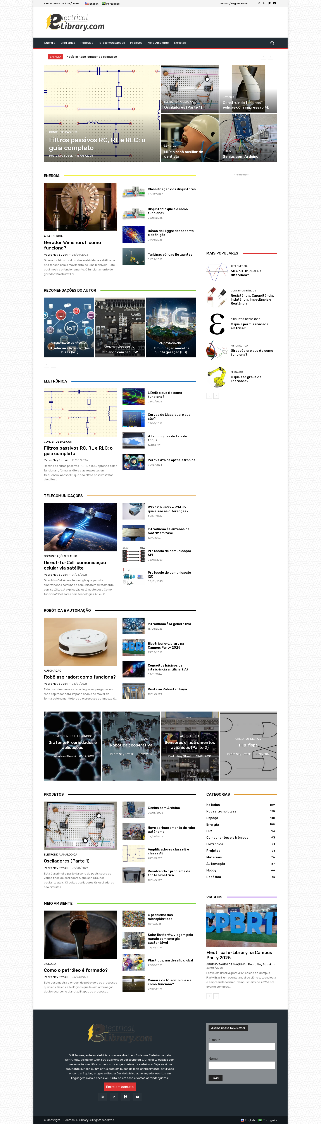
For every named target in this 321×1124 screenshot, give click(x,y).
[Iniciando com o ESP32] (120, 327)
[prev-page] (46, 364)
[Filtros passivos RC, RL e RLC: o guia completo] (102, 113)
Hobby (227, 151)
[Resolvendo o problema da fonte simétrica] (134, 875)
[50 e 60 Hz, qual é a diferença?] (217, 271)
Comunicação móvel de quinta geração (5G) (171, 350)
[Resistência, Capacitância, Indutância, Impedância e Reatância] (217, 297)
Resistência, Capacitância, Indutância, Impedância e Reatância (252, 299)
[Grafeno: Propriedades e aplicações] (72, 746)
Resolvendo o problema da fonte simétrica (169, 873)
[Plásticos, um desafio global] (134, 962)
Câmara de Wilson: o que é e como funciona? (170, 982)
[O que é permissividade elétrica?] (217, 324)
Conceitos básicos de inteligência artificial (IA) (168, 667)
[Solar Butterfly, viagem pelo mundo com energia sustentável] (134, 940)
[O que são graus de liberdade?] (217, 377)
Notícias (228, 97)
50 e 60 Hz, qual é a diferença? (246, 273)
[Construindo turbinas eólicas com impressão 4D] (248, 89)
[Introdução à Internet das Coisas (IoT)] (69, 327)
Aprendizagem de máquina (68, 343)
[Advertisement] (196, 22)
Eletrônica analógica (178, 101)
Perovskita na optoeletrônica (171, 460)
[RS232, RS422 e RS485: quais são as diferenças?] (134, 511)
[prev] (263, 56)
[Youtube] (274, 3)
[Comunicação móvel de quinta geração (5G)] (171, 327)
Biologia (50, 963)
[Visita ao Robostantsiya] (134, 691)
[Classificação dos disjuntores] (134, 191)
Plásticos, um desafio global (170, 960)
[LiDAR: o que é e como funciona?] (134, 396)
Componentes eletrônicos (73, 736)
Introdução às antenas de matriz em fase (169, 531)
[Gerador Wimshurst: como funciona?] (80, 207)
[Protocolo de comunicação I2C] (134, 576)
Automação (52, 670)
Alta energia (53, 236)
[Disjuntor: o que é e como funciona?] (134, 213)
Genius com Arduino (164, 808)
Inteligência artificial (131, 738)
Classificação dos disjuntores (172, 189)
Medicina (170, 146)
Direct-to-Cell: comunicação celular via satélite (75, 565)
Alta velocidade (170, 343)
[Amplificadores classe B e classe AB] (134, 853)
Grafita (72, 56)
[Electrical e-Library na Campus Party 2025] (134, 647)
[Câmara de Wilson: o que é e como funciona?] (134, 984)
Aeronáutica (239, 346)
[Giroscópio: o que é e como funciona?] (217, 350)
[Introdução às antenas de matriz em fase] (134, 533)
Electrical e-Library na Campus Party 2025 (166, 645)
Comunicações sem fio (119, 347)
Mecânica (237, 372)
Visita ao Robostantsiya (167, 689)
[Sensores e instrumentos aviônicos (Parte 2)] (190, 746)
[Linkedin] (264, 3)
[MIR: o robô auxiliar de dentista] (190, 138)
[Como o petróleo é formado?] (80, 935)
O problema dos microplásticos (160, 917)
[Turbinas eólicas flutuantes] (134, 256)
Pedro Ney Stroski (56, 254)
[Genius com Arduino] (248, 138)
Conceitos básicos (63, 132)
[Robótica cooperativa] (131, 746)
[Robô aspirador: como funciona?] (80, 642)
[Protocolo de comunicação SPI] (134, 554)
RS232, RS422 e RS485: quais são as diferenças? (168, 509)
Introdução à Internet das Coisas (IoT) (69, 350)
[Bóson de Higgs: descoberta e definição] (134, 234)
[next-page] (53, 364)
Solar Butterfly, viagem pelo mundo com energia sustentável (170, 939)
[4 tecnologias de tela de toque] (134, 440)
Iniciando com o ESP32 (120, 352)
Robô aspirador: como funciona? (80, 677)
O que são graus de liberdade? (246, 379)
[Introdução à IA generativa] (134, 626)
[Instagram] (258, 3)
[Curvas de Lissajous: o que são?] (134, 418)
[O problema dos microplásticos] (134, 919)
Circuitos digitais (248, 738)
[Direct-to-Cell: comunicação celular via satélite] (80, 527)
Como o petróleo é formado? (76, 970)
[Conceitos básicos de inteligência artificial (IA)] (134, 669)
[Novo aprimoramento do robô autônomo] (134, 831)
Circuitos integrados (245, 319)
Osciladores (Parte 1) (67, 861)
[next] (270, 56)
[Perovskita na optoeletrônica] (134, 462)
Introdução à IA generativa (169, 624)
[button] (272, 43)
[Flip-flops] (248, 746)
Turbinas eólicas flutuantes (170, 254)
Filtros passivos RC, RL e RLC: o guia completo (78, 450)
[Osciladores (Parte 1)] (190, 89)
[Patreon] (269, 3)
